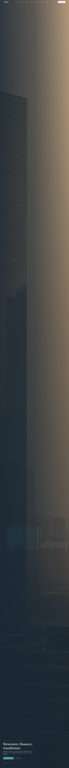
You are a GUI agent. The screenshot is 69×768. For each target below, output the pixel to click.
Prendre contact (18, 758)
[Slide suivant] (7, 763)
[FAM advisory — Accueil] (6, 2)
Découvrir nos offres (8, 758)
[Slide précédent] (4, 763)
